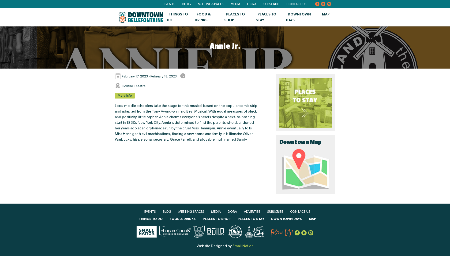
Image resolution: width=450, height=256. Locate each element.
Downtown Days (286, 219)
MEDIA (235, 4)
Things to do (151, 219)
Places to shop (217, 219)
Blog (186, 4)
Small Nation (243, 246)
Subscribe (271, 4)
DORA (251, 4)
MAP (326, 14)
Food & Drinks (183, 219)
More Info (125, 95)
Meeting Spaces (211, 4)
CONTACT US (296, 4)
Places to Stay (251, 219)
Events (169, 4)
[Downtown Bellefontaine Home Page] (141, 17)
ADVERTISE (252, 211)
